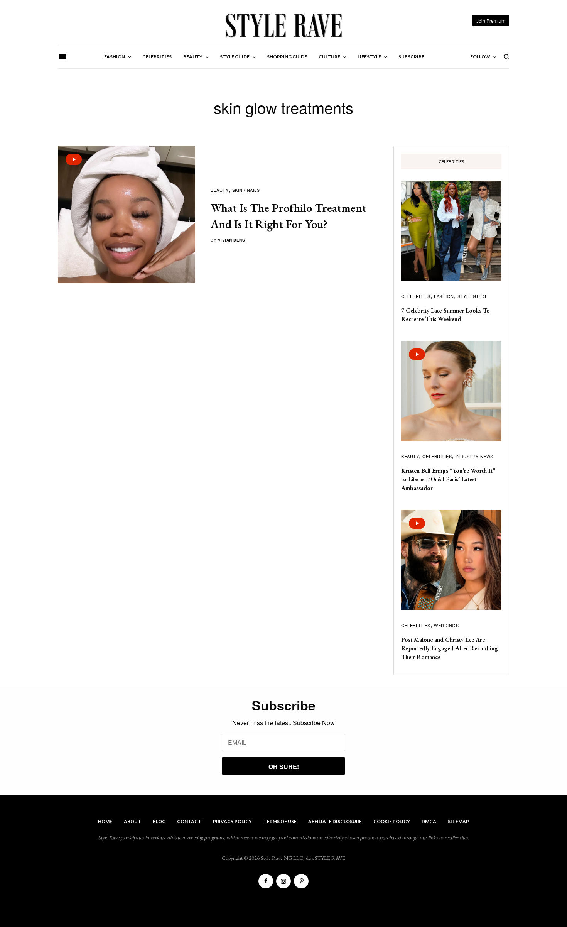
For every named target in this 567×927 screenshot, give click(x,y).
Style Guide (472, 296)
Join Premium (490, 20)
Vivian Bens (231, 240)
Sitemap (458, 821)
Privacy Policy (232, 821)
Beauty (219, 190)
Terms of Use (280, 821)
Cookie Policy (391, 821)
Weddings (446, 625)
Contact (189, 821)
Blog (159, 821)
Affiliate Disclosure (335, 821)
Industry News (474, 456)
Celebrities (415, 296)
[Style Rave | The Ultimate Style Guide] (283, 25)
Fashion (444, 296)
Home (105, 821)
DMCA (429, 821)
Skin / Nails (246, 190)
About (132, 821)
